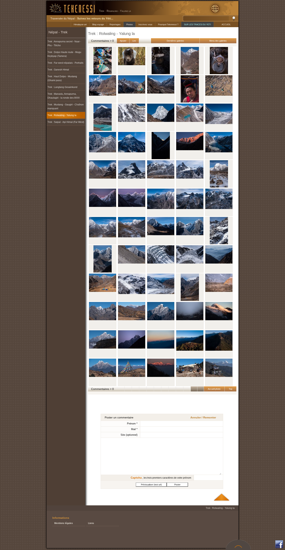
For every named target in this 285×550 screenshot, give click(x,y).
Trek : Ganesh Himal (58, 69)
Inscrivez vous (145, 24)
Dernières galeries (175, 41)
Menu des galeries (218, 41)
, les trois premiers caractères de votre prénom (161, 477)
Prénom (132, 423)
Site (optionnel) (129, 434)
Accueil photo (214, 389)
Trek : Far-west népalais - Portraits (65, 63)
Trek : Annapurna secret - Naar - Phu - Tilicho (64, 43)
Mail (134, 429)
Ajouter (123, 41)
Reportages (115, 24)
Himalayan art (80, 24)
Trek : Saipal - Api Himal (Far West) (66, 122)
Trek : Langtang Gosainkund (62, 87)
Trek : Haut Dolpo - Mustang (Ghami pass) (62, 78)
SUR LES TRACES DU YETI (197, 24)
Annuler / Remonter (203, 417)
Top (230, 389)
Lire (134, 41)
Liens (91, 523)
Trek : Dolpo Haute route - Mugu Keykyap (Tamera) (64, 54)
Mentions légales (63, 523)
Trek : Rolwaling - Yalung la (62, 115)
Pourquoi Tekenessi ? (168, 24)
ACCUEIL (226, 24)
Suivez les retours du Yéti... (95, 18)
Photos (129, 24)
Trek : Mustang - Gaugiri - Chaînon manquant (66, 106)
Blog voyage (98, 24)
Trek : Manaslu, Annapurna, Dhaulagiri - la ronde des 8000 (64, 96)
